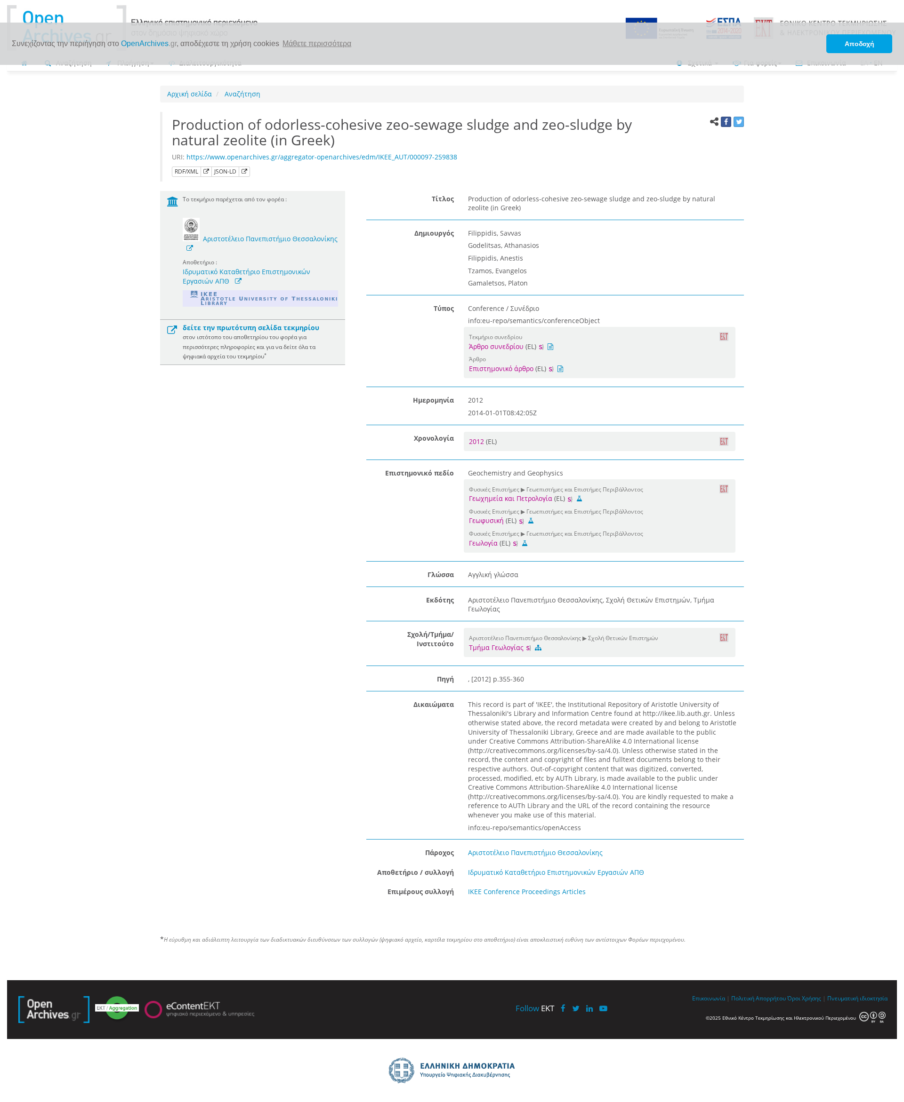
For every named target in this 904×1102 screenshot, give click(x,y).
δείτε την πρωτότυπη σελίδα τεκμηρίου (251, 327)
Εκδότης (440, 599)
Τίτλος (443, 198)
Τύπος (444, 308)
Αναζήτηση (241, 93)
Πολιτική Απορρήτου (758, 998)
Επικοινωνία (708, 998)
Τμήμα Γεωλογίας (497, 647)
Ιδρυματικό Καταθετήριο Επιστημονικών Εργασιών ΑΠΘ (556, 872)
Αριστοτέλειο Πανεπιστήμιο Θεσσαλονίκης (270, 238)
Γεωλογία (483, 543)
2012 (477, 441)
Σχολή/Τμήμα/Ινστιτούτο (430, 639)
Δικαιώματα (433, 704)
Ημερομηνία (433, 400)
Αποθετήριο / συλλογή (415, 872)
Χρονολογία (434, 438)
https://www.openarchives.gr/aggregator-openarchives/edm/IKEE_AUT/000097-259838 (321, 156)
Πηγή (445, 678)
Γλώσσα (441, 574)
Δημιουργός (434, 233)
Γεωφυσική (486, 520)
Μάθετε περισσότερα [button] (316, 44)
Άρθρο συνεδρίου (496, 346)
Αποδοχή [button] (859, 44)
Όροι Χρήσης (804, 998)
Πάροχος (439, 852)
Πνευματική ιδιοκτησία (857, 998)
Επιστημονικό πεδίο (419, 472)
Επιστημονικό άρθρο (501, 368)
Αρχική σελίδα (189, 93)
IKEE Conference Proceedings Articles (527, 891)
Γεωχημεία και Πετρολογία (510, 498)
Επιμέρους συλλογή (420, 891)
